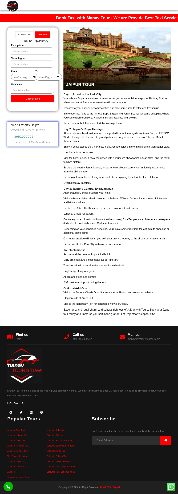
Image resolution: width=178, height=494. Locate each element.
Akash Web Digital (110, 487)
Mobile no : (17, 84)
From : (14, 71)
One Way (42, 34)
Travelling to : (18, 58)
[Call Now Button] (8, 486)
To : (37, 71)
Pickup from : (18, 45)
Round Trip (24, 34)
